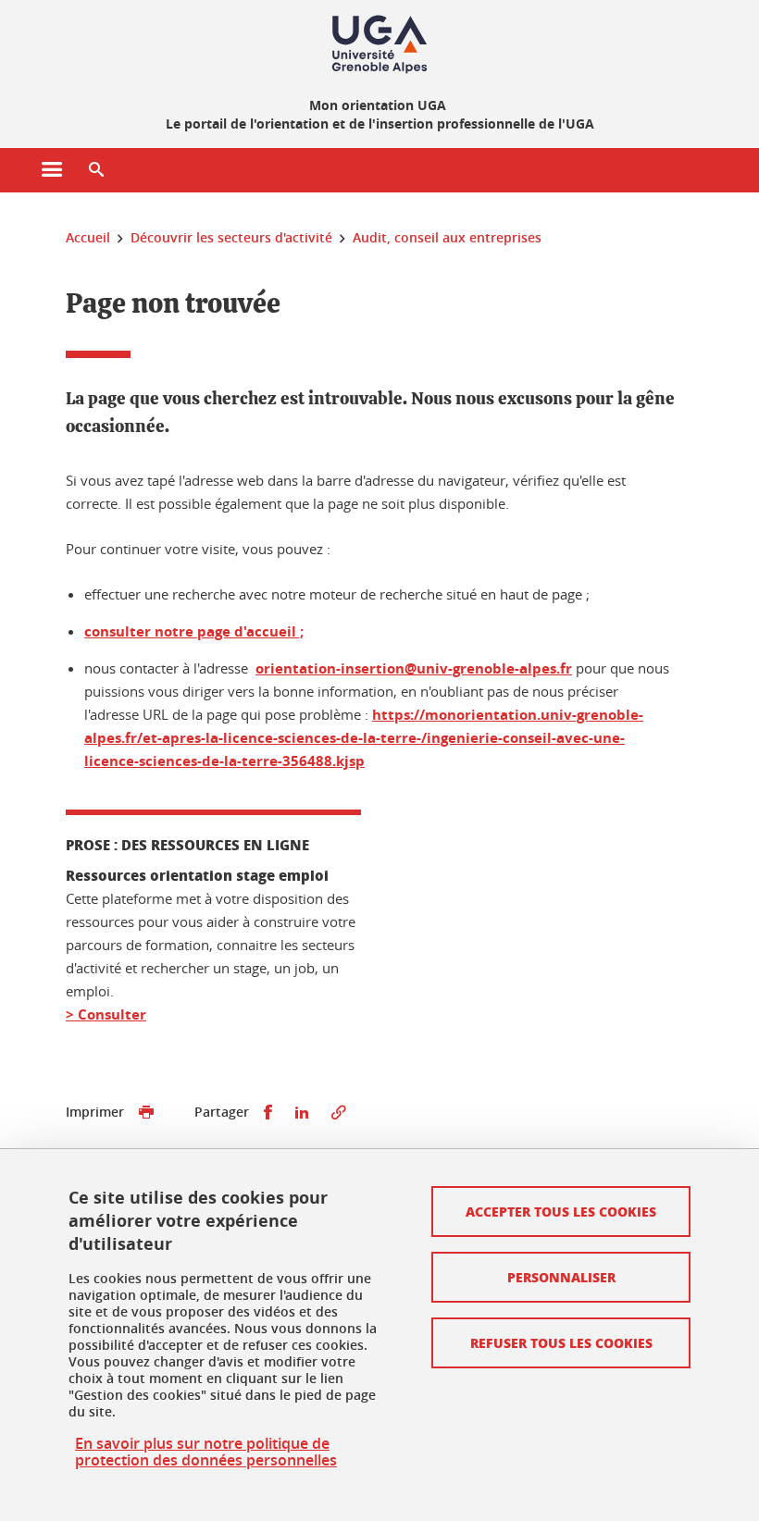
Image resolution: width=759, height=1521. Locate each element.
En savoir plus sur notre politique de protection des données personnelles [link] (206, 1451)
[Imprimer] (146, 1112)
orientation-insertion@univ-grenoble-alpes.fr (413, 668)
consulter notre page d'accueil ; (194, 631)
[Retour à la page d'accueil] (379, 44)
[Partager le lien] (339, 1112)
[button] (96, 170)
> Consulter (106, 1014)
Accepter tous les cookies (561, 1211)
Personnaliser (561, 1277)
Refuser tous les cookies (561, 1342)
